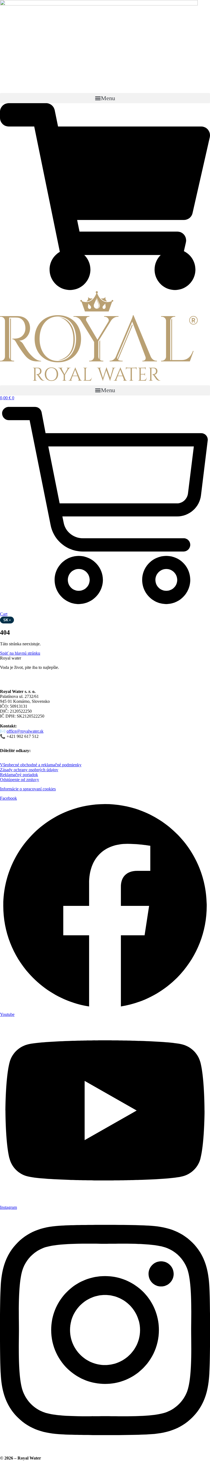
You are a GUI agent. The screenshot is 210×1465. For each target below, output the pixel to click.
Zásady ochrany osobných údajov (29, 769)
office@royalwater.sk (25, 731)
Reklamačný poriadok (19, 774)
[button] (105, 98)
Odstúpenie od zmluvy (19, 779)
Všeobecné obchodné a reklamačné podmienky (40, 764)
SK (7, 620)
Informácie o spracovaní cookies (28, 789)
